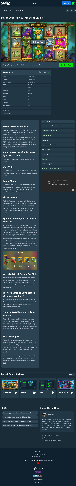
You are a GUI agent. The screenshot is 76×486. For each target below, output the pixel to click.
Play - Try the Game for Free (51, 126)
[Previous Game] (67, 10)
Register (66, 3)
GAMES (34, 4)
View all (71, 374)
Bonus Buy (45, 154)
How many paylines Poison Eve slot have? (17, 413)
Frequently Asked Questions (51, 169)
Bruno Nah (50, 438)
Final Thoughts (47, 164)
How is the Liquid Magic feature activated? (17, 421)
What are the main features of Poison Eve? (17, 417)
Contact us (38, 482)
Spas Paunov (57, 441)
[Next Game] (71, 10)
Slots (11, 10)
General (44, 159)
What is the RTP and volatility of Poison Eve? (18, 425)
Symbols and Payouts (49, 145)
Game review (46, 135)
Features (45, 140)
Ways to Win (46, 150)
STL (43, 457)
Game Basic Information (49, 131)
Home (6, 10)
